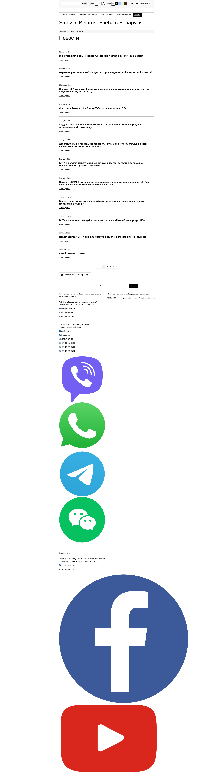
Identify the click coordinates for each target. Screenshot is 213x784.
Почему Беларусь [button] (68, 15)
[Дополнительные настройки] (132, 3)
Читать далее (64, 60)
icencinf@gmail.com (68, 308)
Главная (72, 31)
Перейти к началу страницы (76, 275)
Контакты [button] (143, 286)
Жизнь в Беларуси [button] (123, 15)
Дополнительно (144, 3)
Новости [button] (137, 15)
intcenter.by (65, 335)
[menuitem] (68, 15)
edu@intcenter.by (67, 331)
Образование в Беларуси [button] (88, 15)
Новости (80, 31)
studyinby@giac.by (68, 565)
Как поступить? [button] (107, 15)
